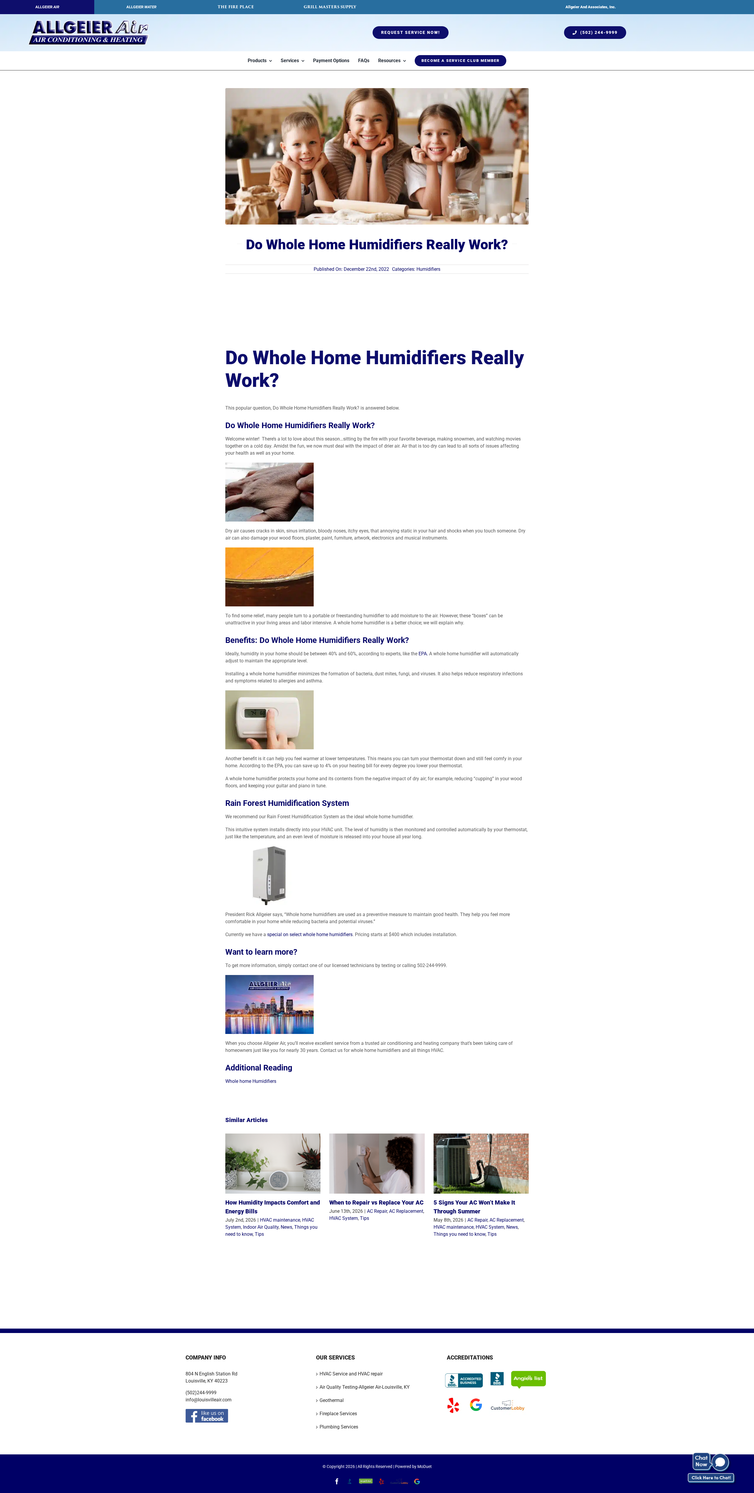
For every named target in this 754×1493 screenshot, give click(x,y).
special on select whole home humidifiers (310, 934)
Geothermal (332, 1400)
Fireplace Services (338, 1413)
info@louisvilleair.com (209, 1399)
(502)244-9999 (201, 1392)
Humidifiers (428, 269)
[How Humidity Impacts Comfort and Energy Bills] (272, 1164)
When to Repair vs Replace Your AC (376, 1202)
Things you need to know (459, 1234)
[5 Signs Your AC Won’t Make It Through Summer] (481, 1164)
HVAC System (343, 1218)
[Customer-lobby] (507, 1398)
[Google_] (476, 1398)
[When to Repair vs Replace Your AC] (376, 1164)
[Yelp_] (453, 1398)
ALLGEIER (47, 7)
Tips (259, 1234)
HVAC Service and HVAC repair (351, 1373)
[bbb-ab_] (464, 1372)
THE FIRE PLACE (236, 7)
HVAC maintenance (280, 1220)
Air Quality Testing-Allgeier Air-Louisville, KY (365, 1387)
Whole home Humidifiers (250, 1081)
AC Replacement (406, 1211)
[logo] (88, 22)
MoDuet (424, 1466)
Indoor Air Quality (261, 1227)
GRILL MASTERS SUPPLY (330, 7)
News (286, 1227)
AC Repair (377, 1211)
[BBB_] (497, 1372)
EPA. (423, 653)
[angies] (528, 1372)
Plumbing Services (339, 1426)
